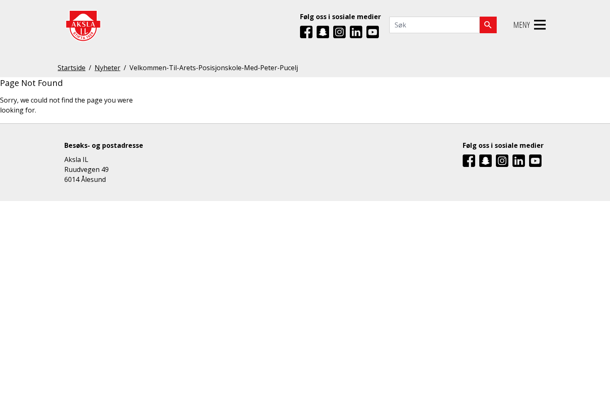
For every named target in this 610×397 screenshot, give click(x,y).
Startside (71, 67)
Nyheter (107, 67)
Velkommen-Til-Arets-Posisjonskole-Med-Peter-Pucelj (213, 67)
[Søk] (488, 25)
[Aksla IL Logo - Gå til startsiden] (83, 25)
